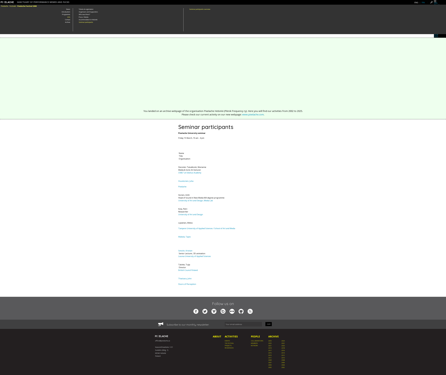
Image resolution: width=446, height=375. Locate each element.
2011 (270, 358)
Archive (67, 22)
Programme (66, 14)
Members (254, 343)
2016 (283, 350)
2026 (436, 35)
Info (436, 3)
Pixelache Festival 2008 (27, 6)
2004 (283, 365)
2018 (283, 348)
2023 (270, 343)
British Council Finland (188, 270)
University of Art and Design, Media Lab (195, 200)
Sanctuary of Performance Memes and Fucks (43, 2)
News (68, 9)
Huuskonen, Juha (185, 181)
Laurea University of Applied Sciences (194, 256)
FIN (423, 2)
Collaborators (257, 341)
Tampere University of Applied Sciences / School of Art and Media (206, 228)
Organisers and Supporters (88, 12)
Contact (67, 20)
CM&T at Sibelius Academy (189, 172)
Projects (228, 345)
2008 (283, 360)
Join (269, 324)
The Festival (229, 343)
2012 (283, 355)
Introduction (66, 12)
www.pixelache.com (253, 114)
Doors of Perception (187, 284)
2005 (270, 365)
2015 (270, 353)
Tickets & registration (86, 9)
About (217, 336)
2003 (270, 367)
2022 (283, 343)
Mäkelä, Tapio (184, 236)
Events (227, 341)
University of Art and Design (190, 214)
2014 (283, 353)
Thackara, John (185, 278)
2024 (283, 341)
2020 (283, 346)
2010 (283, 358)
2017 (270, 350)
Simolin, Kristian (185, 250)
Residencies (229, 348)
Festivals (12, 6)
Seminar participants (86, 22)
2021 (270, 346)
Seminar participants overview (199, 9)
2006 (283, 362)
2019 (270, 348)
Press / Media (83, 17)
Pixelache (4, 6)
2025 (436, 36)
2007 (270, 362)
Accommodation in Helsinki (88, 20)
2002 (283, 367)
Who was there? (84, 14)
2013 (270, 355)
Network (254, 345)
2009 (270, 360)
